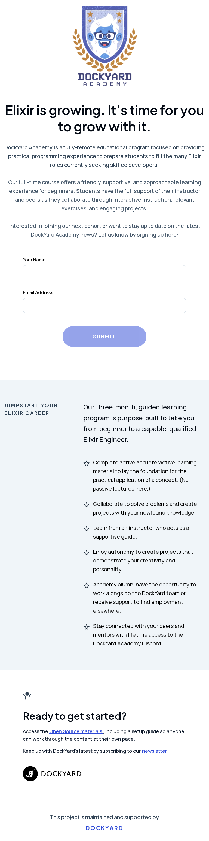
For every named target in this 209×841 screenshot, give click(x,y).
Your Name (34, 259)
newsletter (155, 751)
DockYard (105, 827)
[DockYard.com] (104, 774)
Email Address (38, 292)
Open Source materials (76, 731)
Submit (104, 336)
